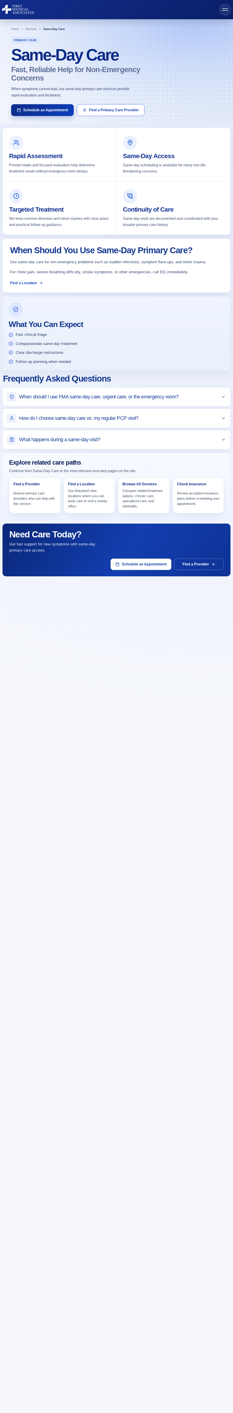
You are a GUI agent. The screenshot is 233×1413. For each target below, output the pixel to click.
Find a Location (23, 283)
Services (31, 29)
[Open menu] (225, 9)
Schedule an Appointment (45, 110)
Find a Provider (195, 564)
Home (15, 29)
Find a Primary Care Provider (114, 110)
